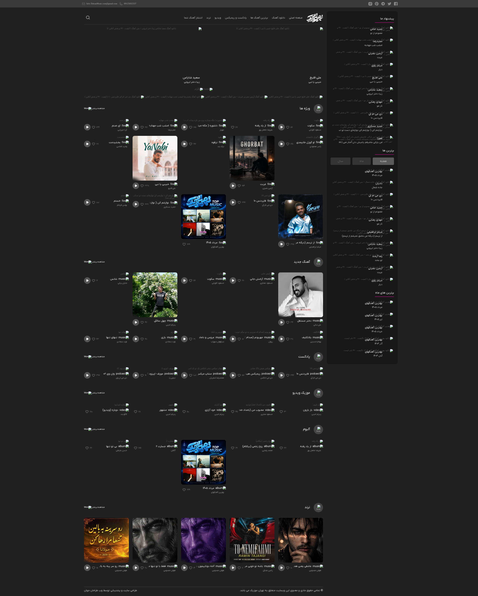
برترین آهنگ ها (259, 18)
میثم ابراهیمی (315, 247)
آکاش (173, 450)
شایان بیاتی (122, 283)
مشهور (163, 410)
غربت (263, 184)
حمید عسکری (170, 207)
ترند (208, 18)
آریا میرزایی (122, 130)
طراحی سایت (130, 590)
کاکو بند (124, 414)
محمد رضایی (267, 450)
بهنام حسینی (315, 341)
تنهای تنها (112, 337)
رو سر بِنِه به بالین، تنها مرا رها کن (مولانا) (96, 566)
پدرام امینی (171, 325)
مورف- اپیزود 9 (155, 374)
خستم (117, 201)
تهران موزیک (257, 590)
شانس (114, 279)
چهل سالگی (160, 321)
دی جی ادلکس (266, 378)
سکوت (311, 125)
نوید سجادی (170, 341)
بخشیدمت (115, 142)
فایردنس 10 (260, 201)
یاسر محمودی (315, 146)
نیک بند (221, 146)
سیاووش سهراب (217, 341)
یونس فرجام (122, 205)
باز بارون (308, 410)
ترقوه (215, 142)
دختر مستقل (304, 321)
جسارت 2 (161, 446)
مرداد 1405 (212, 242)
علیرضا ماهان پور (266, 130)
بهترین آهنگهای (217, 247)
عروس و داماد (207, 337)
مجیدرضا (172, 130)
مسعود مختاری (266, 283)
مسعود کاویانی (315, 130)
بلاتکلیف (307, 337)
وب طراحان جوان (93, 590)
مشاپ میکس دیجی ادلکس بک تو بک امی (190, 374)
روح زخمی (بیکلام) (252, 446)
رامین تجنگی (268, 570)
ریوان (271, 341)
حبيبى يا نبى (162, 184)
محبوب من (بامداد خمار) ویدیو (247, 410)
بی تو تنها (112, 446)
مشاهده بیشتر (98, 108)
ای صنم (116, 125)
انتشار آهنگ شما (193, 18)
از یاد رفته (261, 125)
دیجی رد (172, 378)
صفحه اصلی (295, 18)
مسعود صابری (267, 414)
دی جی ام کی (267, 205)
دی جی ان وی (121, 378)
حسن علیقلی (121, 450)
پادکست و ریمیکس (236, 18)
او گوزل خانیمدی (305, 142)
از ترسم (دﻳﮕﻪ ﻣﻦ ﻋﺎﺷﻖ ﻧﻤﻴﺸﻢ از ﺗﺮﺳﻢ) (293, 242)
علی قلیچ (172, 188)
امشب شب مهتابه (159, 125)
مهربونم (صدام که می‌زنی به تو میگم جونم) (241, 337)
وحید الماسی (122, 146)
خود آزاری (210, 410)
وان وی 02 (109, 374)
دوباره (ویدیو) (111, 410)
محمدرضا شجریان (216, 378)
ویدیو (218, 18)
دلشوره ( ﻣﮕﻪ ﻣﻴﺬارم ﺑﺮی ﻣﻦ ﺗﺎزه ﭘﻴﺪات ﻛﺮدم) (193, 125)
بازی (164, 337)
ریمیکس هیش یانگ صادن (245, 374)
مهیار (222, 130)
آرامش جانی (257, 279)
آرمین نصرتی (268, 188)
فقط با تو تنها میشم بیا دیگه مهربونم (147, 566)
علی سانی (317, 325)
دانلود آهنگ (278, 18)
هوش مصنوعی (315, 570)
